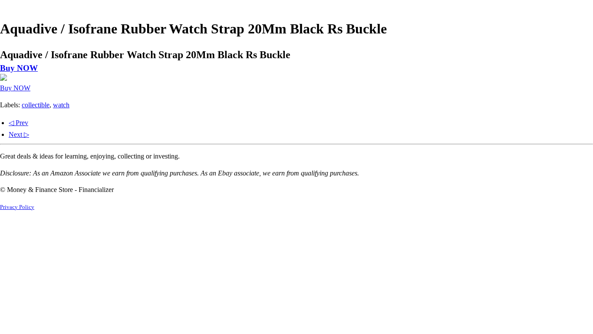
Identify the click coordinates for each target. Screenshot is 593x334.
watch (61, 105)
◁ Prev (18, 122)
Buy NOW (19, 68)
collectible (35, 105)
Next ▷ (19, 134)
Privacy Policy (17, 207)
